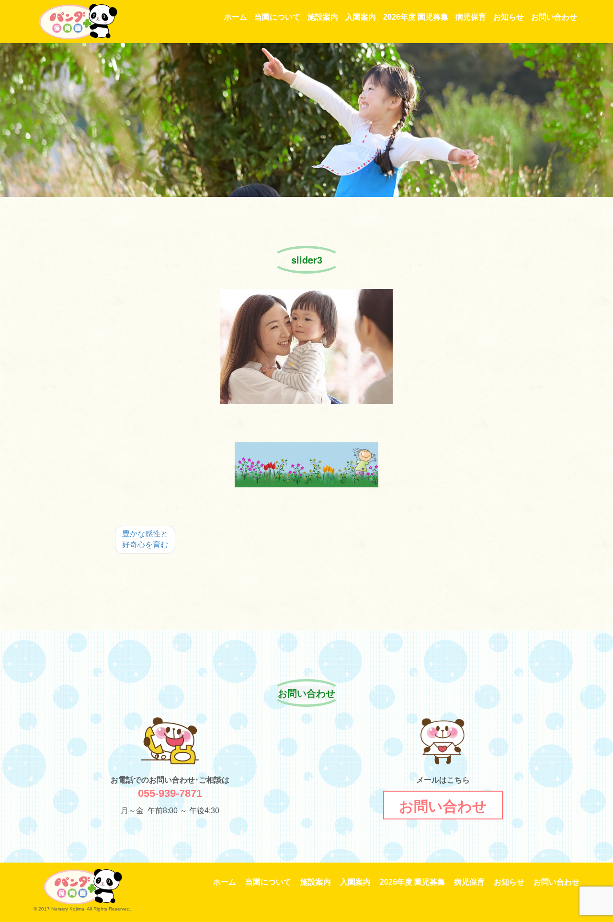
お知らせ (508, 17)
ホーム (235, 17)
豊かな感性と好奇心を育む (145, 539)
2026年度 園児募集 (415, 17)
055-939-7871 (170, 793)
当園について (277, 17)
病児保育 (470, 17)
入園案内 (360, 17)
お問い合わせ (554, 17)
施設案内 (322, 17)
